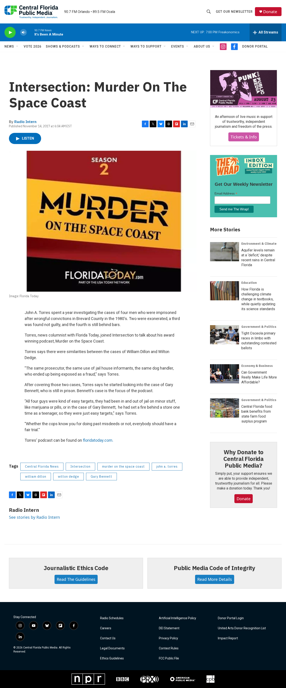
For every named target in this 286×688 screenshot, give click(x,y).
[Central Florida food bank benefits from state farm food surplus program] (224, 408)
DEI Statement (169, 628)
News (9, 46)
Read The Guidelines (76, 579)
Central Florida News (42, 466)
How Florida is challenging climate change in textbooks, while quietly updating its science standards (258, 299)
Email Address (225, 193)
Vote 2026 (32, 46)
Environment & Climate (259, 244)
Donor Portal (255, 46)
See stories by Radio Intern (34, 517)
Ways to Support (146, 46)
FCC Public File (169, 658)
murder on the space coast (123, 466)
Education (249, 283)
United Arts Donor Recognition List (242, 628)
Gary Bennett (101, 477)
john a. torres (167, 466)
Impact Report (228, 638)
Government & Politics (258, 327)
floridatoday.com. (98, 440)
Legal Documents (112, 648)
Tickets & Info (244, 137)
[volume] (23, 32)
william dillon (35, 477)
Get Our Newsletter (234, 11)
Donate (270, 11)
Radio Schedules (112, 618)
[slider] (30, 32)
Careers (105, 628)
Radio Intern (25, 121)
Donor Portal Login (231, 618)
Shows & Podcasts (63, 46)
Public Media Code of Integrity (214, 568)
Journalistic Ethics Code (76, 568)
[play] (10, 32)
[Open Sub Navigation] (17, 46)
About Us (202, 46)
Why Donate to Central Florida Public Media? (243, 458)
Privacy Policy (168, 638)
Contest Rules (169, 648)
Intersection (80, 466)
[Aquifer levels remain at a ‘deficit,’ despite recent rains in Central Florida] (224, 251)
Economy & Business (257, 366)
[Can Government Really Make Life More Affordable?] (224, 373)
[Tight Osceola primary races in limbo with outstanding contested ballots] (224, 334)
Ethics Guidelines (112, 658)
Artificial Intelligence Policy (177, 618)
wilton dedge (68, 477)
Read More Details (214, 579)
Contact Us (108, 638)
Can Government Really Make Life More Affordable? (259, 377)
